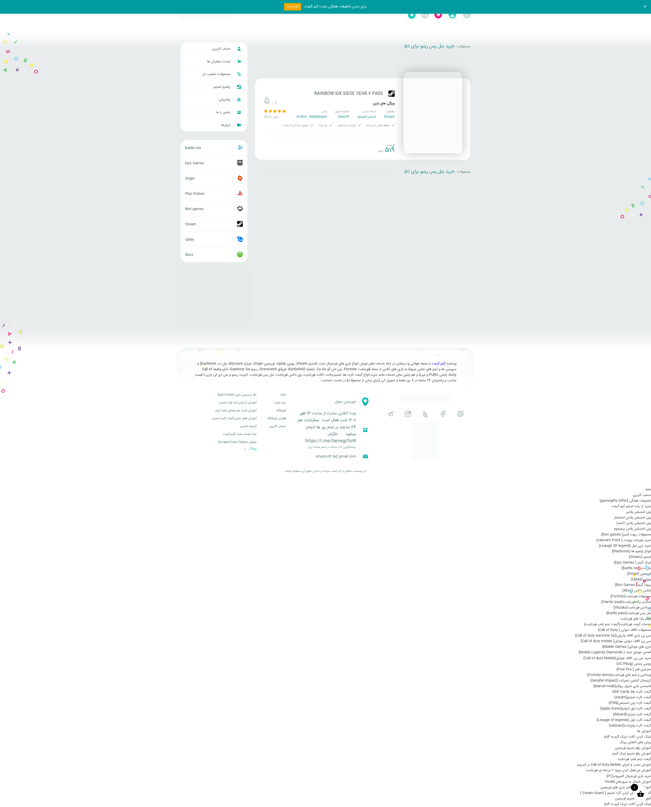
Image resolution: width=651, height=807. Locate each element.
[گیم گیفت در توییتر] (425, 414)
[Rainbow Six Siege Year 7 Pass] (433, 112)
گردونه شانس (248, 426)
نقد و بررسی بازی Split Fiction (237, 394)
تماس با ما (223, 112)
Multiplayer (318, 117)
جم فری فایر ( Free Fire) (633, 669)
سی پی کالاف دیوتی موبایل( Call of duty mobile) (616, 641)
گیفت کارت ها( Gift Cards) (631, 692)
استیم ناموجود (366, 117)
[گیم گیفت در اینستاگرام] (408, 414)
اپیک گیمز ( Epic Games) (632, 562)
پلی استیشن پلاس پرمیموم (632, 529)
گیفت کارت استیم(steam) (632, 697)
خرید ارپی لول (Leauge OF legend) (625, 546)
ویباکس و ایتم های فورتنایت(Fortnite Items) (619, 675)
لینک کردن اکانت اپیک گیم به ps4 (627, 737)
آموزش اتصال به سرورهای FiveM (628, 782)
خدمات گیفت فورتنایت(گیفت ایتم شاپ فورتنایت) (617, 624)
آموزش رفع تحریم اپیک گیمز (631, 753)
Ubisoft (343, 117)
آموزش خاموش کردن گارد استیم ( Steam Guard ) (615, 793)
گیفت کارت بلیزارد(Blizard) (632, 714)
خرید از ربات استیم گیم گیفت (631, 506)
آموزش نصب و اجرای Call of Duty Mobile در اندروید (613, 765)
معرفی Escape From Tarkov (237, 442)
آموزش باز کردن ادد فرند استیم (238, 402)
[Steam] (391, 94)
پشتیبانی (225, 99)
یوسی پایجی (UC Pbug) (633, 664)
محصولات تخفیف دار (216, 74)
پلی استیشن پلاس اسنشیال (632, 517)
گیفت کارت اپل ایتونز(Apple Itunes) (625, 708)
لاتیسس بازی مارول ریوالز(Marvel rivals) (622, 686)
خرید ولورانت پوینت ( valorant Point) (623, 540)
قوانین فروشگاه (277, 418)
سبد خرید (280, 402)
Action (302, 117)
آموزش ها (644, 731)
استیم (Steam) (640, 557)
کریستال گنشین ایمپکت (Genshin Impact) (620, 680)
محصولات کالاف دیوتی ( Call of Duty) (624, 630)
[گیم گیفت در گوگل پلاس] (460, 414)
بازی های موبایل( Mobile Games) (626, 647)
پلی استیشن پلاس (638, 512)
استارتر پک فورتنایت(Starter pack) (626, 602)
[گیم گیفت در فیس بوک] (443, 414)
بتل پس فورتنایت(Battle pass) (628, 613)
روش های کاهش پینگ (635, 742)
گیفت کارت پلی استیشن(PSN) (630, 703)
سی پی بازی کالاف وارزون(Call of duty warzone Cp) (613, 635)
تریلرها (226, 125)
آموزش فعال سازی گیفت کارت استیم (234, 418)
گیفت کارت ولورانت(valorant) (630, 725)
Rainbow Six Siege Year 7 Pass (348, 93)
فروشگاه (281, 410)
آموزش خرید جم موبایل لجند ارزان (236, 410)
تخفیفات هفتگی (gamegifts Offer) (625, 501)
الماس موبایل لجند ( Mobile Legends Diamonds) (615, 652)
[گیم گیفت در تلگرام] (390, 414)
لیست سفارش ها (219, 61)
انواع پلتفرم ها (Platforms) (631, 551)
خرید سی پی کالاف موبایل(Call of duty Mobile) (617, 658)
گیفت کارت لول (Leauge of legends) (624, 720)
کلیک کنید (293, 6)
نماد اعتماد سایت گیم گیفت (240, 434)
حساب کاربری (221, 49)
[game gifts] (205, 15)
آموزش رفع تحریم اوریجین (633, 748)
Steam (389, 117)
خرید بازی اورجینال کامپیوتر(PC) (628, 776)
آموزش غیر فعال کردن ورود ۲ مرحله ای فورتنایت (618, 770)
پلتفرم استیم (222, 87)
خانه (283, 394)
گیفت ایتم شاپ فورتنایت (634, 759)
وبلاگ (252, 449)
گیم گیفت (438, 363)
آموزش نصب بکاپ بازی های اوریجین (625, 787)
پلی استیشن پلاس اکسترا (633, 523)
